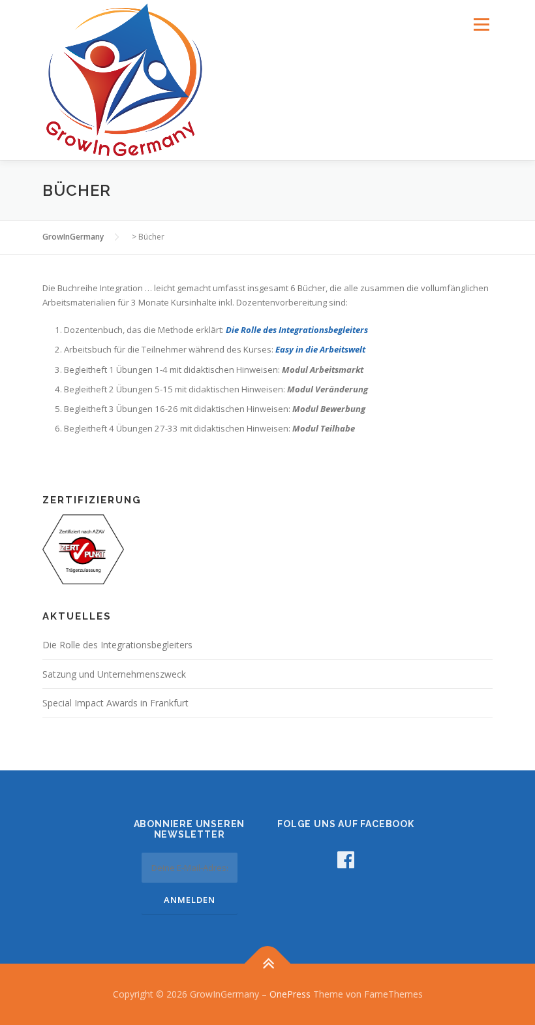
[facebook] (345, 859)
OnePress (290, 994)
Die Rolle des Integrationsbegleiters (297, 330)
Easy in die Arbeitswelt (320, 349)
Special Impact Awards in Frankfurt (115, 703)
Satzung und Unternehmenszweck (114, 674)
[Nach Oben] (268, 964)
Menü (481, 24)
